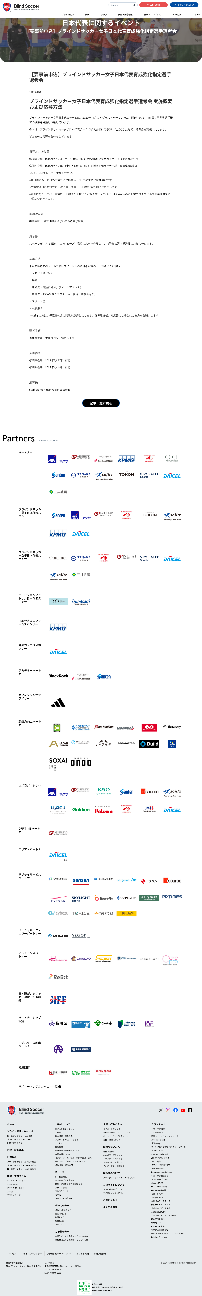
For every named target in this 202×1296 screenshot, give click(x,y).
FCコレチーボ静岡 (159, 1186)
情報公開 (59, 1147)
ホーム (10, 1124)
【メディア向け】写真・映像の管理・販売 (73, 1157)
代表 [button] (87, 14)
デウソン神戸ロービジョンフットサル (167, 1233)
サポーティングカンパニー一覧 (38, 1087)
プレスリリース (61, 1191)
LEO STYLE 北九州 (159, 1219)
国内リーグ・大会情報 (64, 1180)
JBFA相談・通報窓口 (64, 1165)
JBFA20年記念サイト (64, 1210)
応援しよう (60, 1220)
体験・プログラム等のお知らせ (68, 1183)
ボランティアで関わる (112, 1158)
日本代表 (12, 1157)
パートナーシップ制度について (116, 1136)
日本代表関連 (61, 1176)
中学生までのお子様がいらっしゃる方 (71, 1236)
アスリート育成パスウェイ (66, 1139)
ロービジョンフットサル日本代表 (21, 1169)
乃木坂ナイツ (157, 1150)
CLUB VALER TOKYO (159, 1229)
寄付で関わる (109, 1151)
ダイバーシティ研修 (111, 1128)
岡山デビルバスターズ (160, 1204)
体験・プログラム (16, 1176)
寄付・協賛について (112, 1139)
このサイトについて (114, 1184)
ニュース (59, 1172)
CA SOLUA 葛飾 (157, 1226)
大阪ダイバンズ (158, 1197)
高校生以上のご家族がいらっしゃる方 (71, 1239)
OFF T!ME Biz (12, 1184)
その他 (58, 1194)
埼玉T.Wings (156, 1143)
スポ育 (10, 1191)
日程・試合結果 (15, 1150)
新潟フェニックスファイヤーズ (164, 1136)
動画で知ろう (61, 1213)
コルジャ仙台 (157, 1132)
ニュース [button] (196, 14)
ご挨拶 (58, 1132)
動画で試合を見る (14, 1143)
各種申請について (63, 1154)
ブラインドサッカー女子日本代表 (21, 1165)
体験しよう (60, 1217)
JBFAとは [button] (176, 14)
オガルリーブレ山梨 (159, 1179)
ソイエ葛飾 (156, 1161)
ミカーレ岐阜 (157, 1193)
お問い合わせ (110, 1200)
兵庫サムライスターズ (160, 1201)
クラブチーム (158, 1124)
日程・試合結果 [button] (125, 14)
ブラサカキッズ (14, 1195)
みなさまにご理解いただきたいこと (70, 1161)
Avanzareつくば (158, 1139)
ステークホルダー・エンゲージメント (119, 1177)
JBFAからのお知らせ (64, 1198)
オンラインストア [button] (185, 4)
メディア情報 (61, 1187)
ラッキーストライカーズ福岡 (163, 1215)
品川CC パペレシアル (160, 1157)
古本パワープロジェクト (113, 1155)
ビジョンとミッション (64, 1128)
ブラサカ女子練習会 (15, 1187)
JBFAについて (62, 1124)
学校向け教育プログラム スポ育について (120, 1132)
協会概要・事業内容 (63, 1136)
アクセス (59, 1143)
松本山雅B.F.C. (157, 1183)
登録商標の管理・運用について (68, 1150)
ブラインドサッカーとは (20, 1131)
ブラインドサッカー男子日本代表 (21, 1161)
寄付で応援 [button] (155, 4)
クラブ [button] (104, 14)
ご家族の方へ (62, 1231)
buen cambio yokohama (161, 1172)
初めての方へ (62, 1205)
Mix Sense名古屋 (158, 1190)
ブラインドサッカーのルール (19, 1139)
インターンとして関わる (113, 1165)
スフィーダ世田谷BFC (160, 1165)
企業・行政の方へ (112, 1124)
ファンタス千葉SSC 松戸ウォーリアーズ (168, 1147)
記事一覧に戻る (101, 403)
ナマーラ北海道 (158, 1128)
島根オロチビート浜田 (161, 1208)
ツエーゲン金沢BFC (159, 1175)
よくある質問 (110, 1207)
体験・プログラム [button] (152, 14)
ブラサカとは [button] (68, 14)
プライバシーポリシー (112, 1189)
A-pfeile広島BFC (158, 1211)
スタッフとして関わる (112, 1162)
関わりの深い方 (111, 1173)
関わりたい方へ (111, 1146)
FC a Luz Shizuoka (159, 1237)
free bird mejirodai (159, 1154)
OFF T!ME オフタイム (16, 1180)
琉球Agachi (156, 1222)
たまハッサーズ (158, 1168)
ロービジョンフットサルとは (19, 1135)
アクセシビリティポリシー (114, 1192)
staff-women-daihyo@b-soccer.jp (50, 389)
